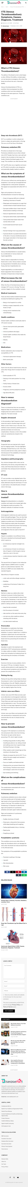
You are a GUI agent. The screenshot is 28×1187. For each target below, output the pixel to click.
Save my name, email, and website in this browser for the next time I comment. (13, 997)
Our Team (3, 1164)
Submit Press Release (6, 1111)
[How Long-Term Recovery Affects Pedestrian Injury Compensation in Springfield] (5, 1062)
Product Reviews (5, 1118)
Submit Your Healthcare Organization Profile (12, 1108)
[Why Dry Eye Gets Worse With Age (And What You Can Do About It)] (5, 1042)
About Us (3, 1161)
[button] (7, 872)
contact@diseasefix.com (12, 1096)
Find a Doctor (4, 1149)
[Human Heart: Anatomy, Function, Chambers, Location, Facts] (14, 891)
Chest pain (6, 203)
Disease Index (4, 1159)
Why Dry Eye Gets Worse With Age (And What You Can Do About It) (18, 1042)
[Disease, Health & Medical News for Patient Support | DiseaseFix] (14, 2)
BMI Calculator (5, 1136)
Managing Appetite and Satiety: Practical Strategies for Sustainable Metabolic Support (19, 1033)
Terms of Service (8, 1007)
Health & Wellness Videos (7, 1120)
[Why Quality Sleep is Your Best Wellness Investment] (5, 1025)
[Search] (26, 2)
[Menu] (2, 2)
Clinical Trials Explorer (6, 1146)
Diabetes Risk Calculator (7, 1141)
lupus (17, 331)
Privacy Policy (16, 1004)
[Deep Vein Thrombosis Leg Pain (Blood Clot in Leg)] (14, 914)
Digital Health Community (7, 1123)
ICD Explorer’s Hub (6, 1126)
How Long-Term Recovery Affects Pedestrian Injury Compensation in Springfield (18, 1062)
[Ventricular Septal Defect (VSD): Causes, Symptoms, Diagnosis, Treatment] (14, 937)
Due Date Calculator (6, 1143)
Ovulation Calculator (6, 1138)
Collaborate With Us (6, 1106)
